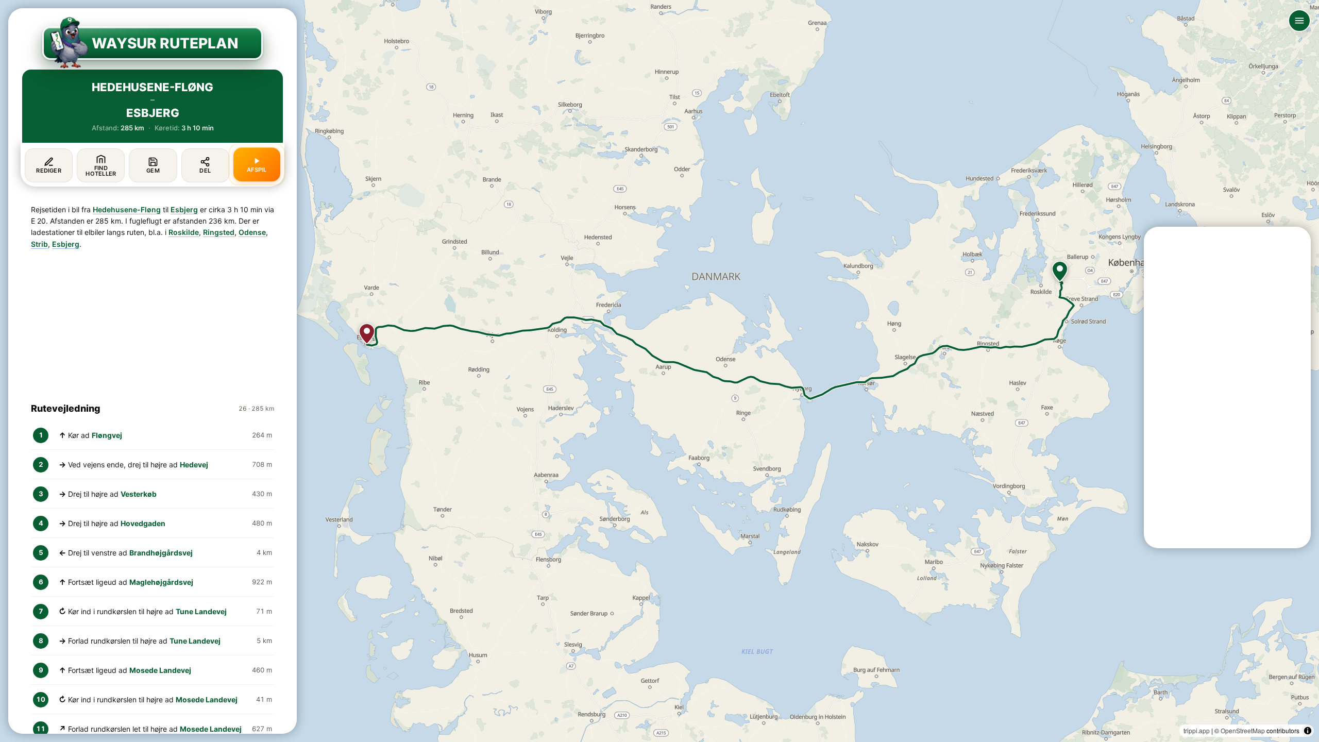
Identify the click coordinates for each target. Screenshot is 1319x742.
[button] (1060, 271)
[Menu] (1299, 20)
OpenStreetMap (1243, 730)
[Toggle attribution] (1307, 730)
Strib (39, 244)
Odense (252, 232)
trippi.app (1196, 730)
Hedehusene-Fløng (127, 209)
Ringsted (218, 232)
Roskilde (183, 232)
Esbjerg (184, 209)
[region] (659, 371)
